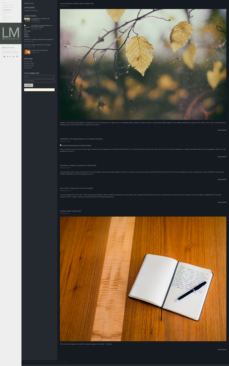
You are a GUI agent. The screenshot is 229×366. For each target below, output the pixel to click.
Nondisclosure (8, 17)
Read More (221, 130)
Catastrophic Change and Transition (76, 3)
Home (4, 2)
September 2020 (29, 63)
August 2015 (27, 68)
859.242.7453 (8, 48)
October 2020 (28, 61)
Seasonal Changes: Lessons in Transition (78, 165)
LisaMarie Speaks (8, 7)
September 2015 (29, 65)
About (5, 14)
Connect (5, 19)
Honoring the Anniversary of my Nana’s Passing (81, 139)
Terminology (7, 12)
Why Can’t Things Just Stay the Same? (76, 188)
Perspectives (7, 10)
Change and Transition (70, 211)
